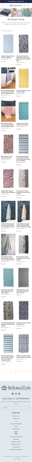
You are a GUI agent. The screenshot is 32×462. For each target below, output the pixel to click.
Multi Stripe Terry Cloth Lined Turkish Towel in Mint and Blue (7, 291)
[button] (3, 5)
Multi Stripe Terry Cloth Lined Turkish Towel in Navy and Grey (22, 291)
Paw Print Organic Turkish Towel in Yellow (23, 91)
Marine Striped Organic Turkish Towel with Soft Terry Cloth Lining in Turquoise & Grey (7, 358)
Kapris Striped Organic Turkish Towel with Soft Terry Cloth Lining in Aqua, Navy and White (23, 158)
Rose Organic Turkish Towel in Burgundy (6, 157)
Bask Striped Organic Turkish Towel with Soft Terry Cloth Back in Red (7, 125)
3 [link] (15, 371)
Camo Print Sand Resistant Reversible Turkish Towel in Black (8, 324)
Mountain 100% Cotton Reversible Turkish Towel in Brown (23, 192)
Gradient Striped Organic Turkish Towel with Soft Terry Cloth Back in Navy (8, 92)
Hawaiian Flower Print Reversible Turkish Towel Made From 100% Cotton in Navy (23, 58)
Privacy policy (25, 456)
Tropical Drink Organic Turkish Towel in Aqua (22, 124)
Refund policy (17, 456)
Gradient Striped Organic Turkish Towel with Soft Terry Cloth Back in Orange (23, 225)
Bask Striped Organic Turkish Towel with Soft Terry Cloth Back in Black (8, 258)
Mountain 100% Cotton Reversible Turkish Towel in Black (23, 258)
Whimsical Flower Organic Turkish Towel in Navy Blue (23, 356)
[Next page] (16, 374)
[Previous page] (3, 371)
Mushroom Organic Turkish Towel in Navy (23, 323)
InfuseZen (10, 456)
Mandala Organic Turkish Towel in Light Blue (7, 56)
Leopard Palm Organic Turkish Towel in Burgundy (8, 191)
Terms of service (16, 458)
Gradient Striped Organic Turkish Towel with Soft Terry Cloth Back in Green (8, 225)
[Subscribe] (28, 408)
